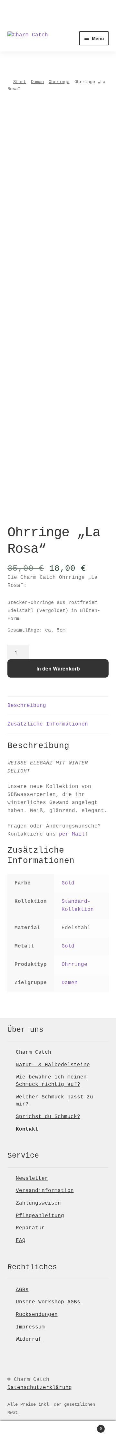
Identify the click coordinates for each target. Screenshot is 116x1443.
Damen (37, 81)
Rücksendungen (37, 1315)
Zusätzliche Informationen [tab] (47, 724)
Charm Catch (33, 1052)
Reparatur (30, 1228)
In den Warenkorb (58, 668)
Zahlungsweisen (38, 1203)
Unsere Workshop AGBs (48, 1302)
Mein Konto (19, 1432)
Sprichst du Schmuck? (48, 1117)
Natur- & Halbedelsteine (53, 1065)
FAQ (20, 1241)
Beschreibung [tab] (26, 705)
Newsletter (32, 1178)
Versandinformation (45, 1191)
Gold (68, 883)
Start (19, 81)
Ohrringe (59, 81)
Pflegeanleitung (40, 1216)
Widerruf (29, 1339)
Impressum (30, 1327)
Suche (58, 1432)
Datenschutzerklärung (39, 1388)
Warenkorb (89, 1426)
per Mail (72, 834)
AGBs (22, 1290)
